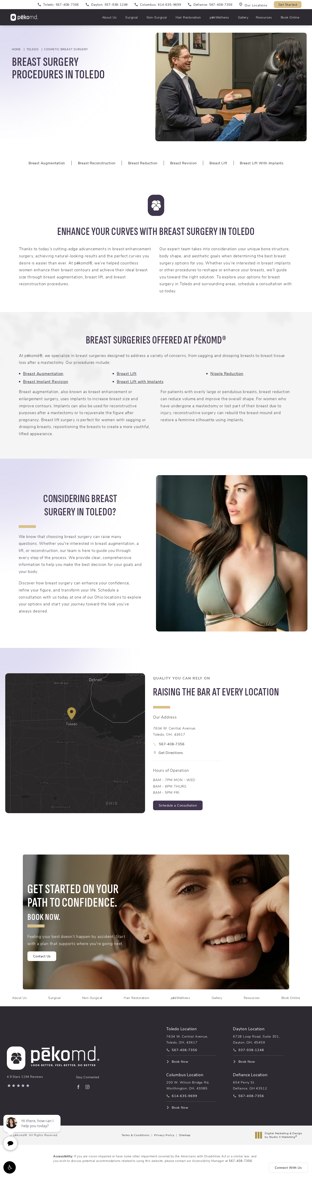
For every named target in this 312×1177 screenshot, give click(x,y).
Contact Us (42, 956)
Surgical (131, 17)
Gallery (243, 17)
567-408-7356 (240, 1161)
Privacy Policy (164, 1135)
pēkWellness (219, 17)
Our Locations (256, 5)
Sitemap (184, 1135)
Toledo (32, 49)
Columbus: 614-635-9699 (160, 5)
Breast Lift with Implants (140, 381)
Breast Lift (127, 373)
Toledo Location (181, 1028)
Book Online (290, 17)
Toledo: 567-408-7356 (61, 5)
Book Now (180, 1061)
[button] (9, 1167)
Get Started (287, 4)
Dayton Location (249, 1028)
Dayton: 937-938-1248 (109, 5)
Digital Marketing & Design (283, 1135)
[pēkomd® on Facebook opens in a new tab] (78, 1087)
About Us (109, 17)
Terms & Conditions (136, 1135)
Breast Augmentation (43, 373)
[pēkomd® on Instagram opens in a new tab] (87, 1087)
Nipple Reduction (226, 373)
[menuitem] (78, 1087)
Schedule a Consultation (181, 805)
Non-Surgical (157, 17)
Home (16, 49)
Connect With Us (288, 1167)
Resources (264, 17)
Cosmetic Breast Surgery (66, 49)
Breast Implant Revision (45, 381)
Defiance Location (250, 1074)
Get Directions (171, 752)
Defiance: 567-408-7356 (213, 5)
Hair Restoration (188, 17)
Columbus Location (185, 1074)
